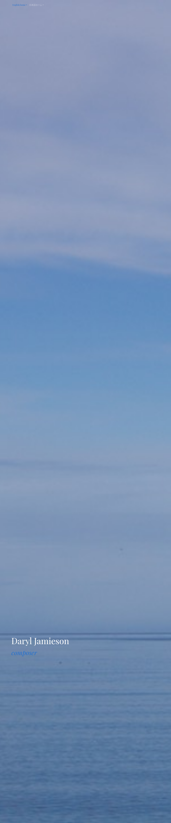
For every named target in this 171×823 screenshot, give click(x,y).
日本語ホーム (35, 4)
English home (19, 4)
